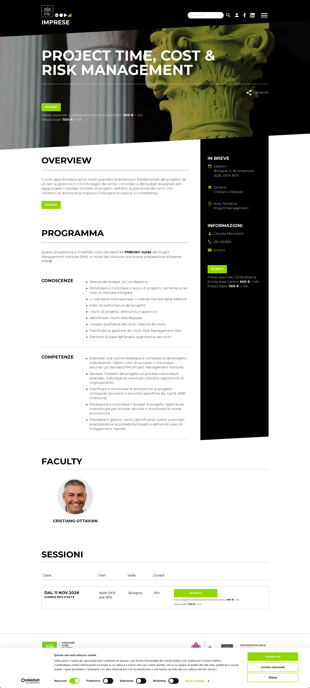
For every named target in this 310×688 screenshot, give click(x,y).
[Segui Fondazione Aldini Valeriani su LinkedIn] (252, 15)
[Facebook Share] (253, 100)
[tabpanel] (75, 505)
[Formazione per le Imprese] (47, 11)
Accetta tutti (273, 656)
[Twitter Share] (261, 100)
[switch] (108, 681)
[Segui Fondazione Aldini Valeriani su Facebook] (244, 15)
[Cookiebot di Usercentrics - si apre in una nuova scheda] (30, 681)
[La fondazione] (57, 15)
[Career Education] (66, 15)
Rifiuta (273, 677)
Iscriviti (51, 107)
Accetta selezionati (273, 667)
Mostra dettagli (195, 680)
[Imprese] (70, 15)
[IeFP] (61, 15)
